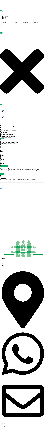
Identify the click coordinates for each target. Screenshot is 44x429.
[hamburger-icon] (1, 10)
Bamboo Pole (4, 17)
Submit (1, 188)
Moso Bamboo (25, 22)
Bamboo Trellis (4, 18)
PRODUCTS (3, 12)
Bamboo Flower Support (5, 16)
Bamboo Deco (25, 24)
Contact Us (3, 30)
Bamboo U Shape (4, 19)
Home (2, 11)
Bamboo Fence (15, 22)
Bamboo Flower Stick (5, 15)
